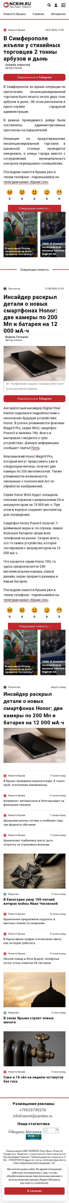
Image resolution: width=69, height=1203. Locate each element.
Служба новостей (17, 64)
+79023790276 (32, 1110)
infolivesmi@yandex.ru (33, 1116)
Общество (13, 894)
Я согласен (34, 1191)
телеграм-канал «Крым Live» (26, 182)
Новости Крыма (16, 30)
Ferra (35, 448)
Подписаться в (34, 77)
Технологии (14, 288)
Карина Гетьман (16, 337)
